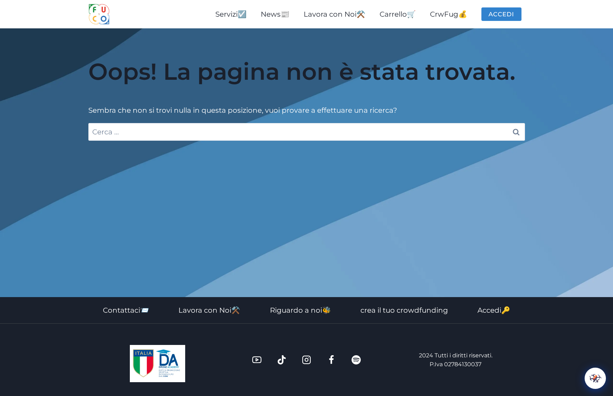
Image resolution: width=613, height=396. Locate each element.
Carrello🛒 (398, 14)
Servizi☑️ (231, 14)
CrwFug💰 (448, 14)
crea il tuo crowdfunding (404, 310)
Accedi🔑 (493, 310)
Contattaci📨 (126, 310)
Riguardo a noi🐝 (300, 310)
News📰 (275, 14)
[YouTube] (257, 360)
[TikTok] (281, 360)
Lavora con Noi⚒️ (334, 14)
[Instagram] (306, 360)
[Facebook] (331, 360)
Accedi (501, 14)
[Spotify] (356, 360)
